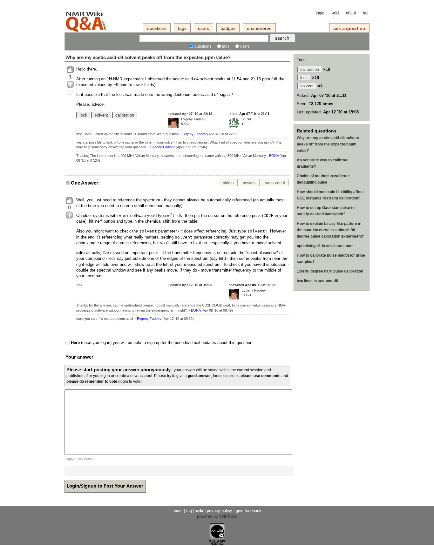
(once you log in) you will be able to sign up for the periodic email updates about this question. (162, 342)
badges (227, 28)
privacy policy (219, 510)
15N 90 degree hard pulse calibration (330, 271)
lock (83, 115)
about (351, 13)
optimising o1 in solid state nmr (325, 246)
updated (190, 114)
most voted (275, 183)
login (320, 13)
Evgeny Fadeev (193, 119)
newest (249, 183)
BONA (246, 119)
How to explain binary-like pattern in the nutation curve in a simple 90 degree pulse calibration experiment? (330, 230)
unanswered (259, 28)
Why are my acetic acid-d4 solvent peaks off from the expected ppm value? (148, 57)
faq (366, 13)
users (203, 28)
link (79, 285)
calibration (124, 115)
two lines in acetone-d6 (317, 281)
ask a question (349, 28)
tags (182, 28)
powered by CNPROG (217, 516)
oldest (228, 183)
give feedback (248, 510)
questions (156, 28)
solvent (101, 115)
